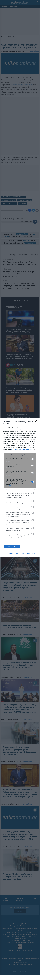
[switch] (32, 459)
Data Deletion (9, 553)
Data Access (20, 553)
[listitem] (20, 455)
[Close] (36, 422)
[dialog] (20, 487)
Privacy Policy (31, 553)
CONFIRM (11, 546)
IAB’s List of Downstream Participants (22, 449)
